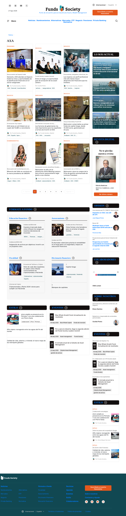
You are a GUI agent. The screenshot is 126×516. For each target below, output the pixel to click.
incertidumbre (21, 88)
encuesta (47, 135)
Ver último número (106, 194)
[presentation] (94, 272)
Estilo (13, 307)
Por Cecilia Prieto (40, 85)
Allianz (14, 181)
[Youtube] (21, 5)
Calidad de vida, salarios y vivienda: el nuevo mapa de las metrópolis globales (101, 453)
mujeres (77, 88)
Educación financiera (18, 218)
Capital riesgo (71, 267)
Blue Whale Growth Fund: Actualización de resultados (108, 345)
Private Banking (99, 20)
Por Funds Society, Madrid (18, 86)
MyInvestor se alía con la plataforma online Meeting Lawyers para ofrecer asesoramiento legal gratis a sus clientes (48, 172)
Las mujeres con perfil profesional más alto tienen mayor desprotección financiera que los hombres (76, 79)
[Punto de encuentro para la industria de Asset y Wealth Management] (63, 10)
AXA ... (41, 135)
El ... (75, 135)
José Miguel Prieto (98, 218)
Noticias (4, 486)
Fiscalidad (13, 258)
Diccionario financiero (61, 258)
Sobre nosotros (105, 296)
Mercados (66, 20)
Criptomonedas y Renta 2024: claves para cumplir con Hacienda (24, 287)
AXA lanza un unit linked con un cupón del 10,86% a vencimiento (18, 127)
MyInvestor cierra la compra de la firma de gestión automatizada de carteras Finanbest (76, 173)
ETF (73, 20)
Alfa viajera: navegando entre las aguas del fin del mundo (101, 435)
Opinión (99, 205)
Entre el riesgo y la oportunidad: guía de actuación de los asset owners (46, 80)
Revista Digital (104, 139)
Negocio (79, 20)
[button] (105, 5)
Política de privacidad (74, 511)
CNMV (76, 181)
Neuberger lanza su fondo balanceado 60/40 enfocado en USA (102, 227)
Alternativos (56, 20)
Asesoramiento (58, 218)
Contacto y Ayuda (92, 498)
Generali (13, 88)
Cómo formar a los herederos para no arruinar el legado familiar (76, 229)
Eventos (57, 307)
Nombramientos (43, 20)
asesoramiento (46, 181)
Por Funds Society (100, 423)
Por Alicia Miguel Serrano (102, 440)
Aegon (9, 181)
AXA (8, 88)
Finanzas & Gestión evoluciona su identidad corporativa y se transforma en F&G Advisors (105, 122)
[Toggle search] (116, 20)
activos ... (39, 88)
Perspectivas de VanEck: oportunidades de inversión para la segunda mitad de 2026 (103, 244)
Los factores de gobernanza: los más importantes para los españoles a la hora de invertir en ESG (48, 128)
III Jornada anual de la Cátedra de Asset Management (106, 382)
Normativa (67, 22)
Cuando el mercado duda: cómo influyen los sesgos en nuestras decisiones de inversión (34, 230)
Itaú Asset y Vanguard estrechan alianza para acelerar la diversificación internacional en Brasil (105, 71)
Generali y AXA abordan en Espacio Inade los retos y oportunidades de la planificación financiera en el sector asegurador (19, 79)
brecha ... (71, 88)
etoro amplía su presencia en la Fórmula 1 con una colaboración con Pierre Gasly (32, 316)
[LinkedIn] (9, 5)
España (13, 135)
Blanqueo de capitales (60, 287)
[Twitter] (26, 5)
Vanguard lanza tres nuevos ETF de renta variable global (104, 89)
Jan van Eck (96, 249)
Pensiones (87, 20)
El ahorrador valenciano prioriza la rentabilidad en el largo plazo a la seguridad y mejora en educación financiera (68, 244)
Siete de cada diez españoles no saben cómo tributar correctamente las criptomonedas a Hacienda (34, 269)
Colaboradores (105, 259)
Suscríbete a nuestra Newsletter (105, 12)
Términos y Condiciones (56, 511)
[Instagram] (15, 5)
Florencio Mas (97, 232)
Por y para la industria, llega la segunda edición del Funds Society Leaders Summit (72, 330)
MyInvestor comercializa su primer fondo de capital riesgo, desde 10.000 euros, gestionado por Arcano (76, 127)
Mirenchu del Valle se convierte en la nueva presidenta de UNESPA (19, 172)
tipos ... (19, 135)
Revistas (69, 486)
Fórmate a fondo (20, 209)
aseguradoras (47, 88)
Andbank (67, 135)
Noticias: (32, 20)
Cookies (88, 511)
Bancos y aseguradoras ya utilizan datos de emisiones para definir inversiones (103, 105)
